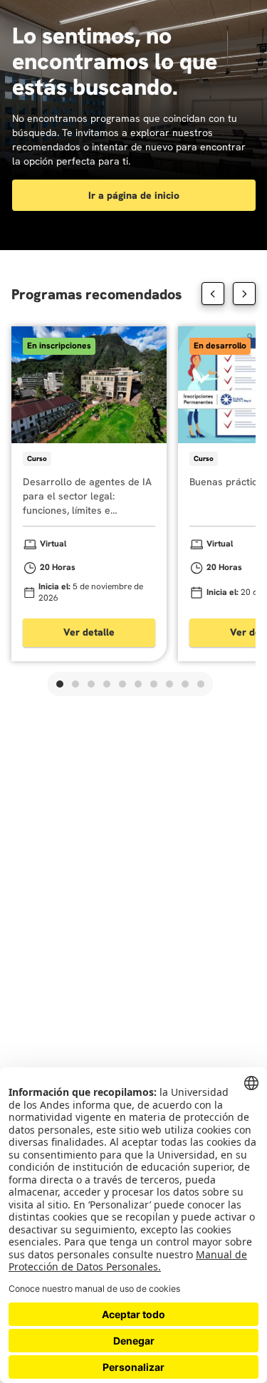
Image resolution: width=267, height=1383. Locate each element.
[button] (59, 684)
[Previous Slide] (212, 293)
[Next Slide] (244, 293)
